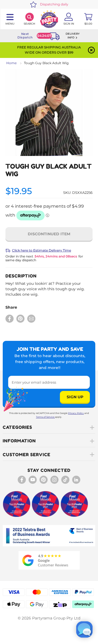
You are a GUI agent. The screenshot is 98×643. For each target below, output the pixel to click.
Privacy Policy (76, 413)
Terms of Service (45, 417)
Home (11, 63)
